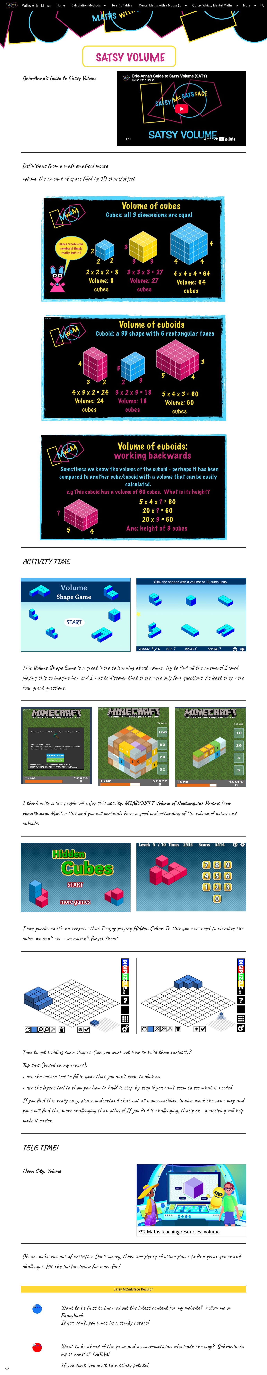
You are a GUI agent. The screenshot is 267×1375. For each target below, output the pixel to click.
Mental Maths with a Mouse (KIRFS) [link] (161, 5)
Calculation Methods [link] (86, 5)
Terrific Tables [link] (121, 5)
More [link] (246, 5)
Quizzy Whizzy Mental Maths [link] (212, 5)
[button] (262, 5)
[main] (66, 79)
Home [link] (60, 5)
